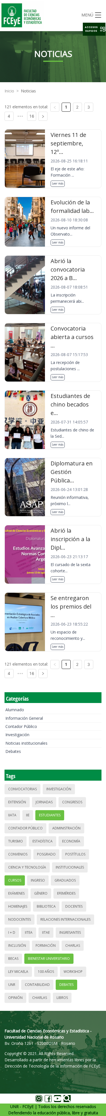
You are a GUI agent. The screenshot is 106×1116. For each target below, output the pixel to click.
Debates (13, 751)
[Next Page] (42, 116)
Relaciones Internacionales (65, 919)
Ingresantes (70, 932)
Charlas (72, 945)
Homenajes (17, 906)
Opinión (15, 997)
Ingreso (38, 880)
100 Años (46, 971)
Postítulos (75, 854)
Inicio (9, 91)
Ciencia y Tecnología (27, 867)
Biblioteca (46, 906)
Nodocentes (19, 919)
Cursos (14, 880)
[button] (94, 29)
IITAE (46, 932)
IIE (27, 815)
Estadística (43, 841)
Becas (13, 958)
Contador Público (21, 726)
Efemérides (66, 893)
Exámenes (16, 893)
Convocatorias (22, 789)
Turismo (15, 841)
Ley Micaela (18, 971)
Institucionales (70, 867)
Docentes (74, 906)
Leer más (57, 183)
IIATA (12, 815)
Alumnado (14, 709)
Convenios (17, 854)
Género (40, 893)
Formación (46, 945)
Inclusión (17, 945)
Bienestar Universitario (49, 958)
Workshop (73, 971)
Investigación (17, 734)
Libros (62, 997)
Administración (66, 828)
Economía (71, 841)
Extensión (17, 802)
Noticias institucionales (26, 743)
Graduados (65, 880)
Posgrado (46, 854)
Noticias (28, 91)
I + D (11, 932)
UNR (11, 984)
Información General (24, 718)
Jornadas (44, 802)
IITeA (29, 932)
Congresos (72, 802)
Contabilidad (37, 984)
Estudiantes (49, 815)
